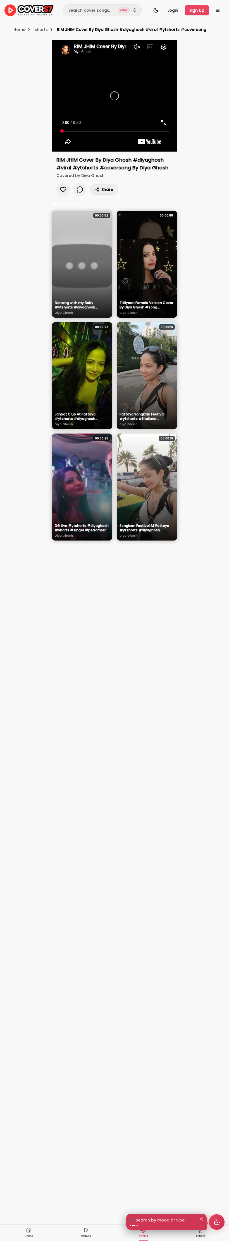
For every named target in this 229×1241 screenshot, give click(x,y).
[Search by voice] (135, 10)
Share (107, 189)
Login (173, 10)
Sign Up (196, 10)
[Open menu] (218, 10)
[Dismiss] (201, 1219)
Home (19, 29)
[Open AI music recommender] (217, 1222)
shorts (41, 29)
